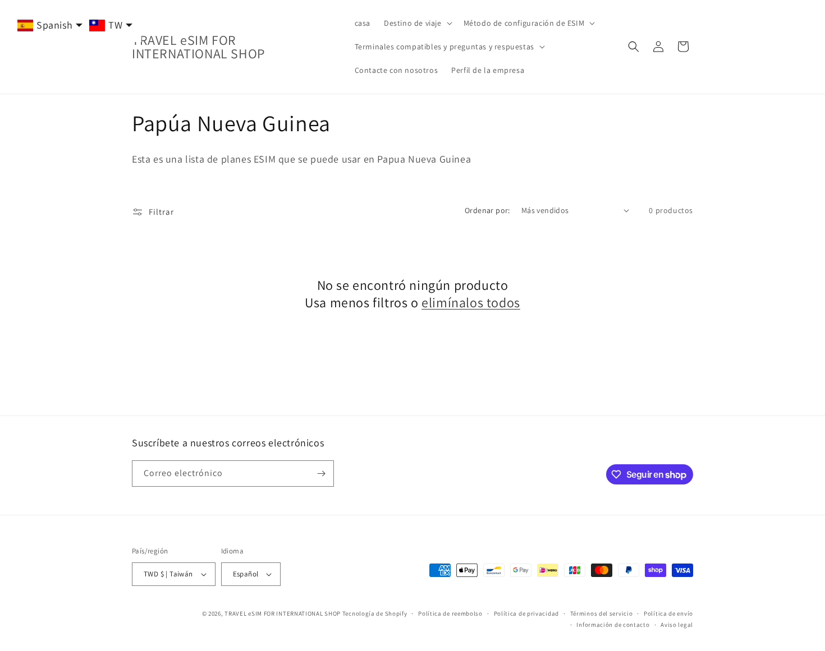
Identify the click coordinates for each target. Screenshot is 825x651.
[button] (417, 23)
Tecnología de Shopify (374, 613)
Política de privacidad (526, 613)
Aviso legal (677, 625)
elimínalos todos (470, 302)
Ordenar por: (487, 210)
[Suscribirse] (321, 473)
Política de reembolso (450, 613)
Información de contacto (612, 625)
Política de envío (668, 613)
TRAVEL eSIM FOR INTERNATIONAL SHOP (282, 613)
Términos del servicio (601, 613)
